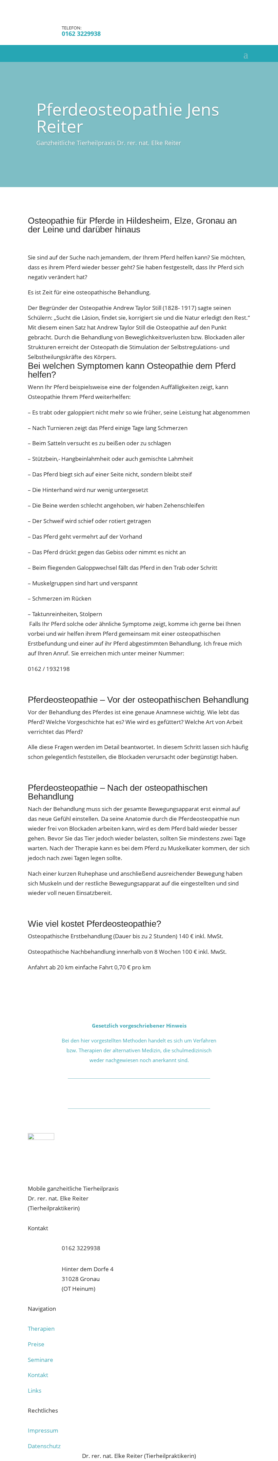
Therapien (41, 1328)
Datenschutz (44, 1446)
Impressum (43, 1430)
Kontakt (38, 1375)
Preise (36, 1344)
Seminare (40, 1360)
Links (34, 1390)
